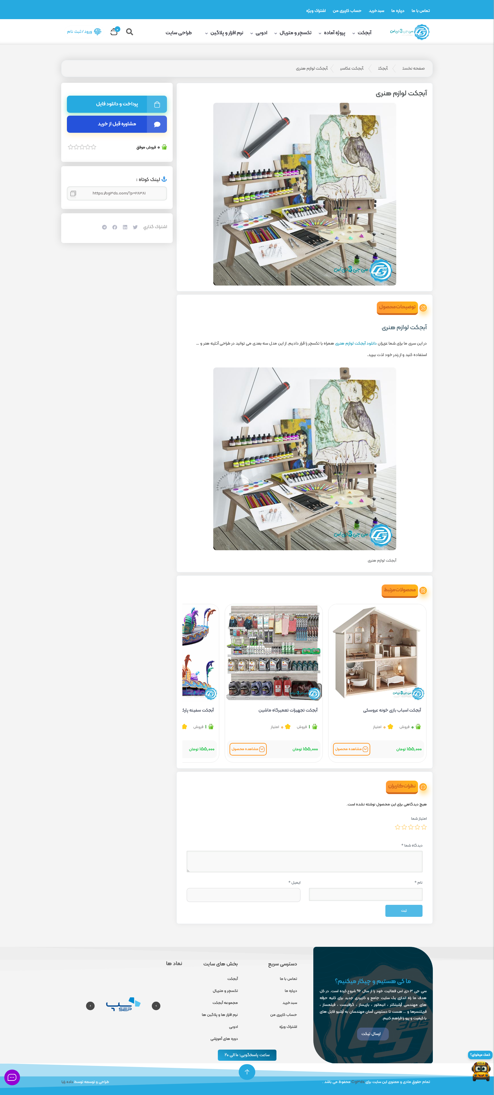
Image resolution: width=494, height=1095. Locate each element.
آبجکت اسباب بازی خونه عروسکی (392, 710)
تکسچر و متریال (296, 33)
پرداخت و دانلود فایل (117, 104)
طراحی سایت (179, 33)
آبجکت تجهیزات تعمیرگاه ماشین (287, 710)
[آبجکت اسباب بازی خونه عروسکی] (377, 653)
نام (419, 883)
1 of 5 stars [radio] (424, 827)
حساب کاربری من (347, 11)
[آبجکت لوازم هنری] (304, 194)
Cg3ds (357, 1082)
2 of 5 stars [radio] (417, 827)
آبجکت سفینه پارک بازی (193, 710)
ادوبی (261, 33)
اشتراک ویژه (316, 11)
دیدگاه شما (412, 846)
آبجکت (364, 33)
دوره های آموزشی (224, 1039)
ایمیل (294, 883)
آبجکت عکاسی (351, 68)
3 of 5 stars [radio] (411, 827)
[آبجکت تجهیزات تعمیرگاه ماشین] (274, 653)
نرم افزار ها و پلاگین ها (220, 1015)
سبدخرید (376, 11)
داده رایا (67, 1082)
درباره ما (398, 11)
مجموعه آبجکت (225, 1003)
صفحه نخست (414, 68)
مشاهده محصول (348, 749)
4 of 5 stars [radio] (404, 827)
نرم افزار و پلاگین (226, 33)
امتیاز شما (419, 819)
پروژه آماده (334, 33)
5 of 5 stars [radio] (398, 827)
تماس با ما (421, 11)
